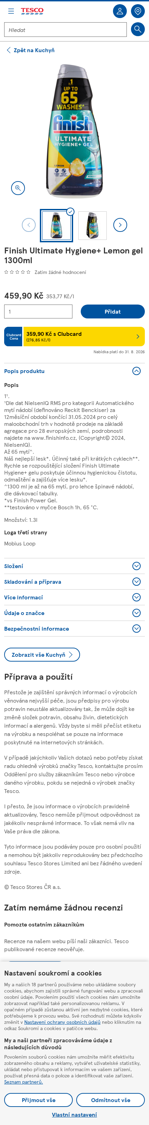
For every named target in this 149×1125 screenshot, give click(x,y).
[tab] (56, 225)
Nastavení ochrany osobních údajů (62, 1021)
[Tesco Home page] (32, 11)
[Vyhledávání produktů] (138, 29)
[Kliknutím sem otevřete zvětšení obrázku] (18, 188)
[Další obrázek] (120, 225)
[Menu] (11, 11)
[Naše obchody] (138, 11)
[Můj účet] (120, 11)
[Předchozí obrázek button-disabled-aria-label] (29, 225)
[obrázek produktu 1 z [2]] (74, 131)
